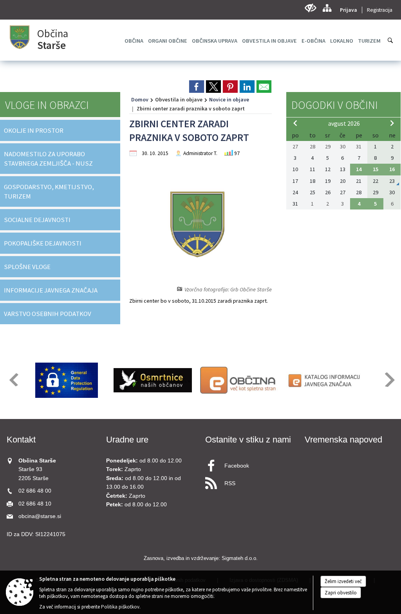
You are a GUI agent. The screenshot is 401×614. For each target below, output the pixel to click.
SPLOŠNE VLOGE (27, 266)
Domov (139, 99)
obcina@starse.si (39, 516)
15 (375, 169)
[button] (13, 379)
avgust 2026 (344, 123)
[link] (196, 86)
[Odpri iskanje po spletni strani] (390, 40)
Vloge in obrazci (47, 105)
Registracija (379, 10)
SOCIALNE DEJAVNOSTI (37, 219)
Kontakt (21, 439)
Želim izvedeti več (343, 581)
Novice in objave (229, 99)
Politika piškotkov (120, 606)
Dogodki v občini (334, 105)
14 (358, 169)
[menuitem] (134, 40)
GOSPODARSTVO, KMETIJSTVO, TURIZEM (49, 191)
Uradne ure (127, 439)
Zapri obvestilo (341, 592)
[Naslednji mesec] (392, 123)
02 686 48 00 (34, 491)
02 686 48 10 (34, 504)
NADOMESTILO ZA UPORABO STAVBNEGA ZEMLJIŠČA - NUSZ (48, 159)
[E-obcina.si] (239, 380)
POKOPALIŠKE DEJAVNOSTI (42, 243)
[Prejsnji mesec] (295, 123)
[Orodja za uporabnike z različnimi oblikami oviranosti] (310, 8)
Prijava (348, 10)
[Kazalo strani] (326, 8)
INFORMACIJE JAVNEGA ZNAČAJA (51, 290)
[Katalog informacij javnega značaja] (325, 380)
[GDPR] (66, 380)
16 (392, 169)
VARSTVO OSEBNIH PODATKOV (47, 313)
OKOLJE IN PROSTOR (33, 130)
